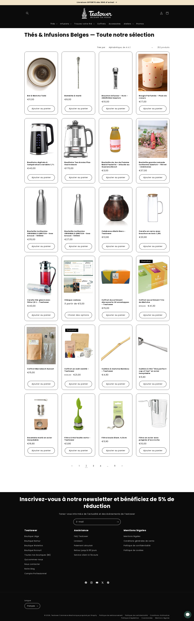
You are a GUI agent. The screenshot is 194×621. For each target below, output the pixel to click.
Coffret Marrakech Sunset (40, 369)
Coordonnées (147, 618)
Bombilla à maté (72, 96)
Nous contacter (32, 564)
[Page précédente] (72, 466)
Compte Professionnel (35, 573)
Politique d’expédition (130, 618)
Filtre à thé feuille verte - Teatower (77, 439)
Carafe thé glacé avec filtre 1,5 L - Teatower (38, 301)
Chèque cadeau (72, 300)
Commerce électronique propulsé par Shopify (78, 615)
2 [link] (86, 465)
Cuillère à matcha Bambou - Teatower (115, 370)
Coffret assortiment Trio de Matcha (151, 301)
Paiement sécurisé (83, 545)
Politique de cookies (133, 550)
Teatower (55, 615)
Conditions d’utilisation (160, 615)
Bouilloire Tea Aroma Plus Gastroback (77, 163)
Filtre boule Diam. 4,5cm (114, 438)
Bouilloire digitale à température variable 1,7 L (40, 163)
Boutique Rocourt (33, 550)
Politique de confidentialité (137, 545)
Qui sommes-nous (33, 559)
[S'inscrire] (117, 522)
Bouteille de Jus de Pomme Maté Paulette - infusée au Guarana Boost (115, 164)
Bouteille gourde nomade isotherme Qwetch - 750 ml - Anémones (153, 164)
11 (114, 466)
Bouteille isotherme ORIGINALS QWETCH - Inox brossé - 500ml (77, 233)
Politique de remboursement (111, 615)
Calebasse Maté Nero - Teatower (113, 232)
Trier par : (101, 47)
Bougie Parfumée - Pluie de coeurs (153, 97)
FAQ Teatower (81, 536)
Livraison (78, 541)
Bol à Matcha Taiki (36, 96)
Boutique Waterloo (33, 545)
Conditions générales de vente (139, 541)
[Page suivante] (122, 466)
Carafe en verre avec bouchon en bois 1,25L (150, 232)
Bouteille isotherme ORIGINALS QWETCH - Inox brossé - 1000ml (40, 233)
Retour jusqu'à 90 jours (85, 550)
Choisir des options (78, 315)
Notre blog (29, 568)
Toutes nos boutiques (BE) (37, 555)
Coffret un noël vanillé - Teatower (76, 370)
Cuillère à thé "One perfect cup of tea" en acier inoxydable (152, 371)
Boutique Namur (32, 541)
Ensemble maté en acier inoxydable (39, 439)
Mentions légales (132, 536)
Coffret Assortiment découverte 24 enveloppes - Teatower (115, 302)
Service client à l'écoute (86, 555)
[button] (27, 13)
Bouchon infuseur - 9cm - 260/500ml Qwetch (115, 97)
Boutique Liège (31, 536)
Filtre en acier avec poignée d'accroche (149, 439)
